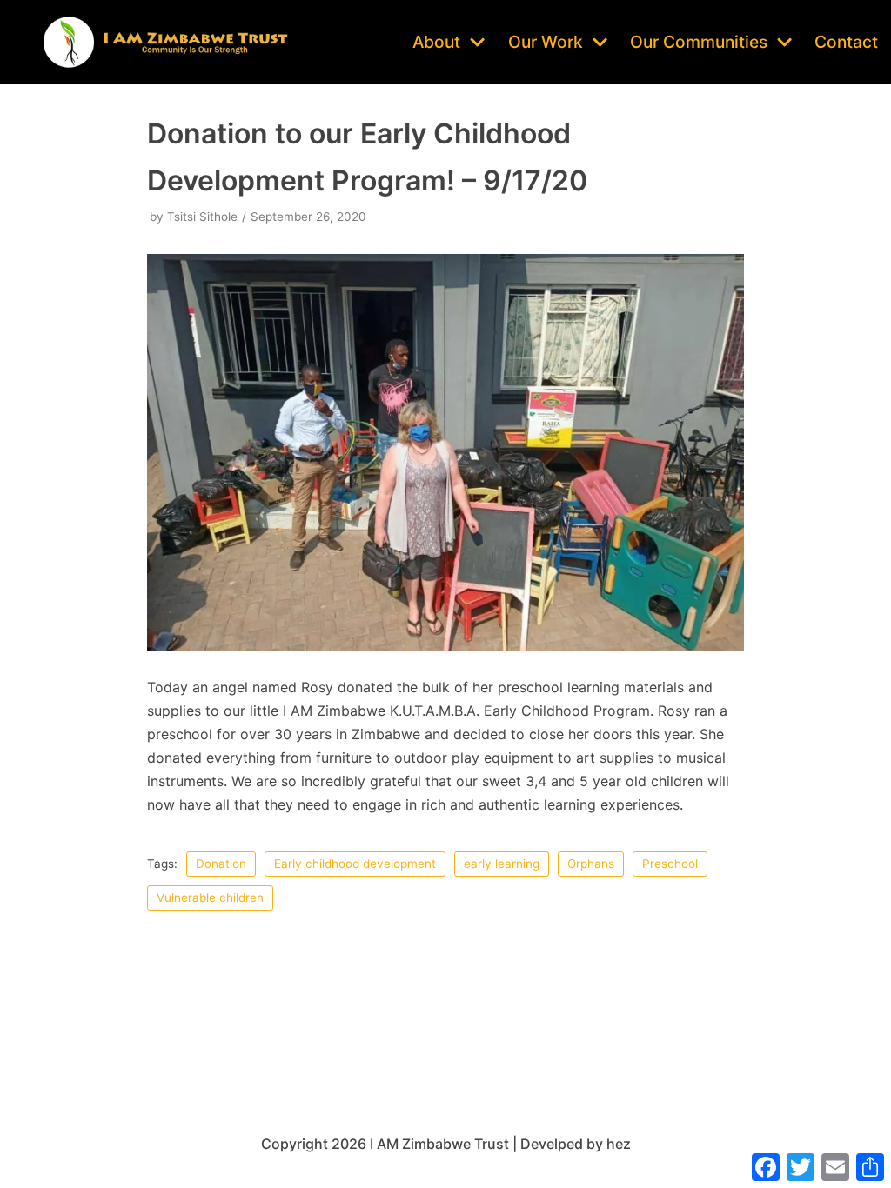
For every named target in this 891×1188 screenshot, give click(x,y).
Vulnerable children (210, 897)
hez (618, 1143)
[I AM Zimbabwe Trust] (165, 42)
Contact (846, 41)
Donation (221, 864)
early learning (501, 864)
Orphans (590, 864)
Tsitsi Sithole (202, 217)
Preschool (670, 864)
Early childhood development (355, 864)
